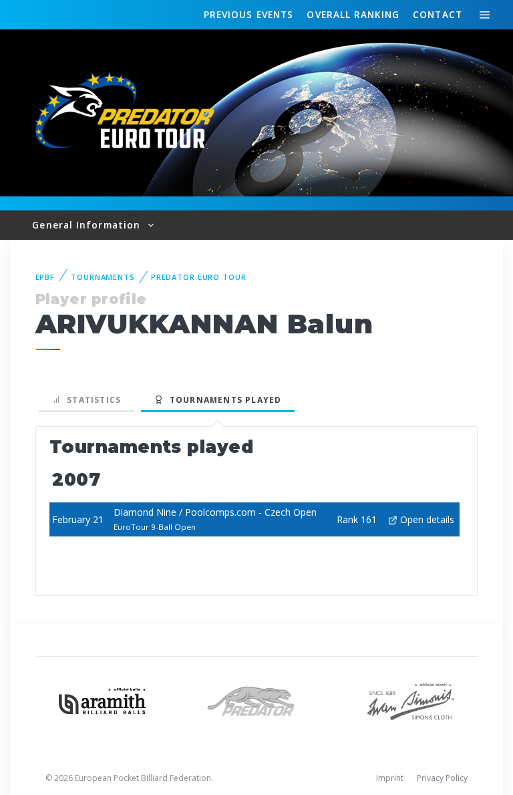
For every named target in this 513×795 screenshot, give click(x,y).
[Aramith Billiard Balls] (102, 699)
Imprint (389, 778)
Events (248, 14)
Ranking (353, 14)
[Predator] (257, 699)
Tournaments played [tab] (222, 400)
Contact (437, 14)
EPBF (45, 277)
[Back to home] (127, 112)
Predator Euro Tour (198, 277)
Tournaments (103, 277)
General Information (88, 224)
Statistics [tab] (91, 400)
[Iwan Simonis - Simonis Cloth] (410, 699)
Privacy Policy (442, 778)
